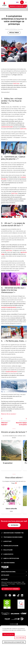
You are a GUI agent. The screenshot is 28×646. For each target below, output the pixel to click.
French (17, 2)
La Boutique (7, 541)
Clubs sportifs (8, 554)
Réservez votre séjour (17, 6)
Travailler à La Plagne (10, 545)
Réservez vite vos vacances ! (8, 414)
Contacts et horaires (11, 589)
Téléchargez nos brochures (12, 537)
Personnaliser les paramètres (14, 642)
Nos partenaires (9, 562)
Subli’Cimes (16, 83)
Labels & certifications (11, 558)
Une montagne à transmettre (13, 532)
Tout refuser (20, 637)
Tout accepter (8, 634)
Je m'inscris (14, 525)
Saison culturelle (11, 508)
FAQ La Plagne (8, 550)
